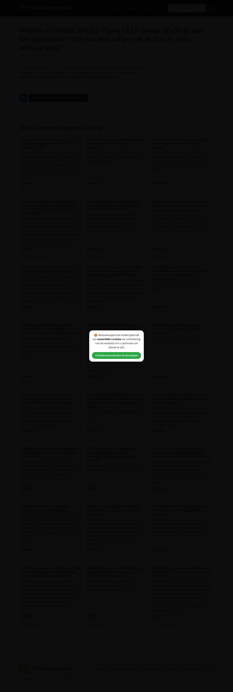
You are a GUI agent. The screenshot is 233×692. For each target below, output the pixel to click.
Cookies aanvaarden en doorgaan (116, 355)
